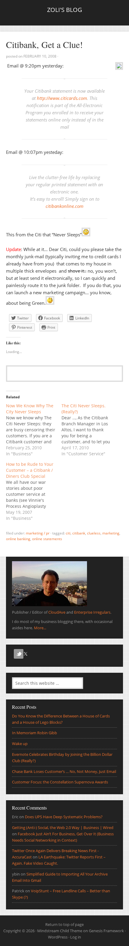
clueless (93, 533)
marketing (110, 533)
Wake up (20, 743)
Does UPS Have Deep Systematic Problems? (64, 816)
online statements (47, 538)
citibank (78, 533)
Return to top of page (64, 924)
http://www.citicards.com (62, 98)
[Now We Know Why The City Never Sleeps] (34, 430)
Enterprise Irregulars (92, 612)
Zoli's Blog (64, 10)
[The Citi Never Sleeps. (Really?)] (89, 430)
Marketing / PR (38, 533)
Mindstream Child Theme (59, 930)
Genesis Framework (106, 930)
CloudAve (56, 612)
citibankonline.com (64, 206)
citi (68, 533)
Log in (75, 937)
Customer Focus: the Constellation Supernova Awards (60, 782)
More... (40, 627)
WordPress (58, 937)
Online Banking (18, 538)
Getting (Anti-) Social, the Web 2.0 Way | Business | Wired (62, 827)
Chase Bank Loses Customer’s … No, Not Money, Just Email (64, 771)
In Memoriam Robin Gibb (34, 732)
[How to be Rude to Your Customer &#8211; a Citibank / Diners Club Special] (34, 491)
